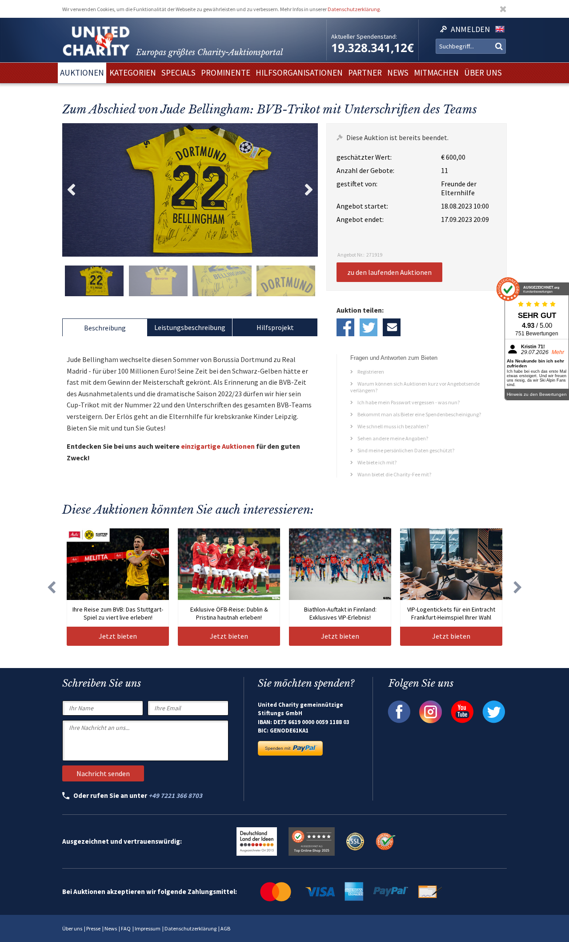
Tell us (392, 327)
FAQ (126, 928)
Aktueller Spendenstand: (364, 36)
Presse (93, 928)
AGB (225, 928)
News (110, 928)
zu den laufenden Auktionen (389, 272)
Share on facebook (345, 327)
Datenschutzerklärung (354, 9)
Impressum (147, 928)
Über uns (72, 928)
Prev (71, 190)
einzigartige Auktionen (218, 446)
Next (309, 190)
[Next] (517, 587)
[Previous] (51, 587)
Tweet (368, 327)
